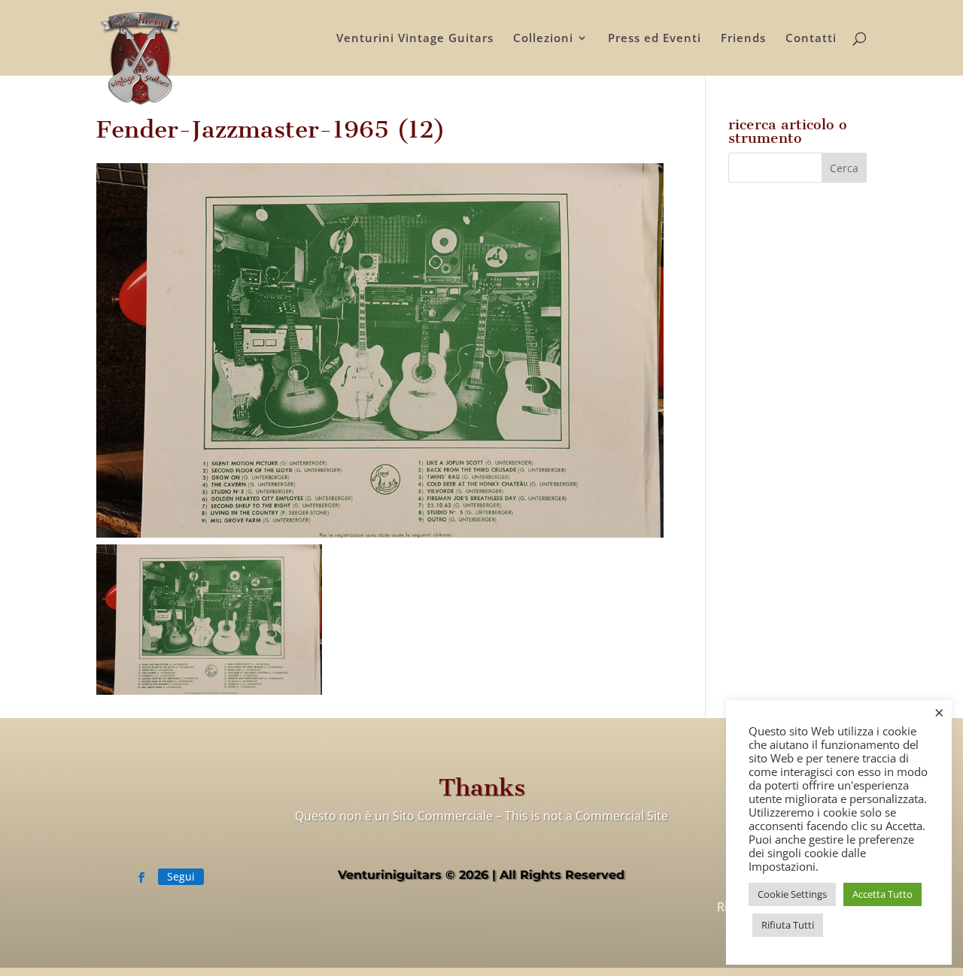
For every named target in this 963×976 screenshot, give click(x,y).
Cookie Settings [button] (792, 894)
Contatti (811, 38)
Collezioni (543, 38)
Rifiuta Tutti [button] (787, 925)
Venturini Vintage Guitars (415, 38)
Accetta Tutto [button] (882, 894)
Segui (181, 876)
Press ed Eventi (654, 38)
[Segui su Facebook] (141, 877)
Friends (743, 38)
